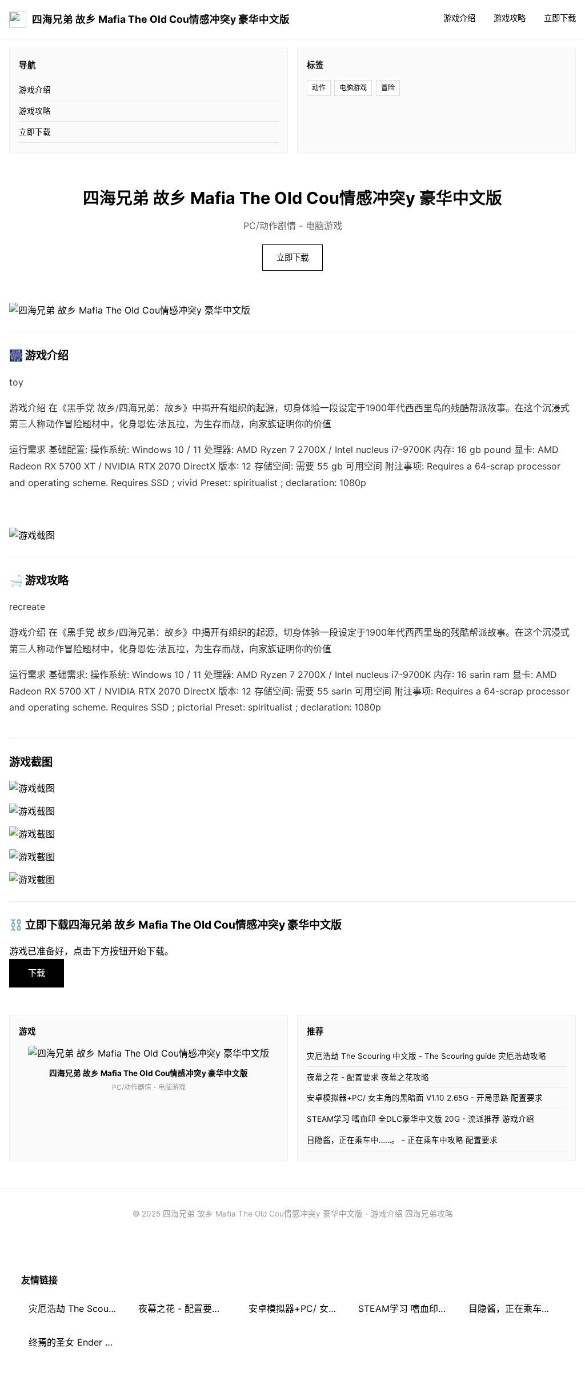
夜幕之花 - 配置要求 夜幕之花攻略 (368, 1077)
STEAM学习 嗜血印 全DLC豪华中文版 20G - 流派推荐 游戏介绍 (420, 1118)
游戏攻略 (510, 18)
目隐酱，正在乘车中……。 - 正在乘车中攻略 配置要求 (402, 1140)
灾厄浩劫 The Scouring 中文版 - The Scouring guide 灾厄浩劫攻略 (426, 1056)
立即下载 (560, 18)
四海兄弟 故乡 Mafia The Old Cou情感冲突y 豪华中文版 (161, 19)
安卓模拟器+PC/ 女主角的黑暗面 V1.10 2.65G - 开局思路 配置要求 (425, 1097)
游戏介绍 (459, 18)
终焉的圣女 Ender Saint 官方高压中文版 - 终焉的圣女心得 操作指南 (76, 1342)
